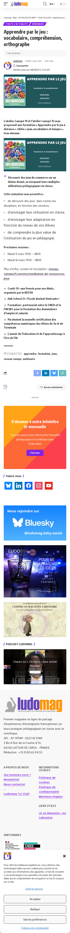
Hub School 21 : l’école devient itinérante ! (33, 298)
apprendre (30, 353)
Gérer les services (34, 888)
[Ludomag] (19, 4)
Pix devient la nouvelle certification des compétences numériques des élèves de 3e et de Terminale (33, 323)
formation (44, 353)
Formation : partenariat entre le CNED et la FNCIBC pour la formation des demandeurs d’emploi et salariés (32, 309)
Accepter (35, 899)
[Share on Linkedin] (45, 373)
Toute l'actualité (17, 24)
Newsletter (11, 779)
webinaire (29, 358)
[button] (64, 856)
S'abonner (35, 453)
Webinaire (38, 24)
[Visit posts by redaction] (8, 65)
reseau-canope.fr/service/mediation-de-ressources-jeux (34, 273)
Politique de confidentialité (35, 928)
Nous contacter (14, 784)
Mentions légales (51, 796)
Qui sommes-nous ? (17, 775)
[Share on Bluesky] (54, 373)
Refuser (35, 909)
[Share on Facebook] (37, 373)
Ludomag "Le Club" (17, 793)
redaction (17, 61)
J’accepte (35, 672)
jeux (54, 353)
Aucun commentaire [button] (53, 387)
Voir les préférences (35, 919)
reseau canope (12, 358)
